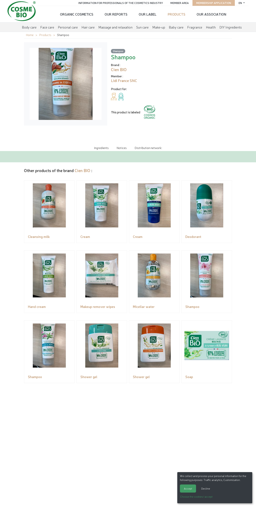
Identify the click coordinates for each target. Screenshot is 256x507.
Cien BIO (82, 170)
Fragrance (194, 27)
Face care (47, 27)
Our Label (147, 14)
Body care (29, 27)
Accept (188, 488)
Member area (179, 3)
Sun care (142, 27)
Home (30, 35)
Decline (205, 488)
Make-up (158, 27)
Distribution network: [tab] (148, 148)
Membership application (213, 3)
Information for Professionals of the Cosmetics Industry (120, 3)
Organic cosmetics (76, 14)
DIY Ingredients (230, 27)
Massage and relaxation (115, 27)
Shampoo (118, 51)
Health (211, 27)
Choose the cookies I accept (196, 496)
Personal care (68, 27)
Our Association (211, 14)
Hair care (88, 27)
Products (176, 14)
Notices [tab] (122, 148)
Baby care (176, 27)
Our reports (116, 14)
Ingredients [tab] (101, 148)
